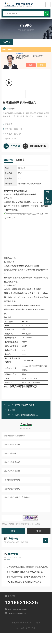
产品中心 (6, 42)
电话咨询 (48, 202)
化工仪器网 (30, 628)
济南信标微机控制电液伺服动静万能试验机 (25, 572)
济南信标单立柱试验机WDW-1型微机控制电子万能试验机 (27, 577)
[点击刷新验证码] (30, 517)
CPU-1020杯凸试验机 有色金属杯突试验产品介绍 (27, 567)
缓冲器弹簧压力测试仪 (24, 405)
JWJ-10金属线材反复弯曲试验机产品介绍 (24, 582)
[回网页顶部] (47, 192)
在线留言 (20, 160)
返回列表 (11, 410)
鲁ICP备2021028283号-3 (29, 622)
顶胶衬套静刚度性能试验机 (26, 415)
